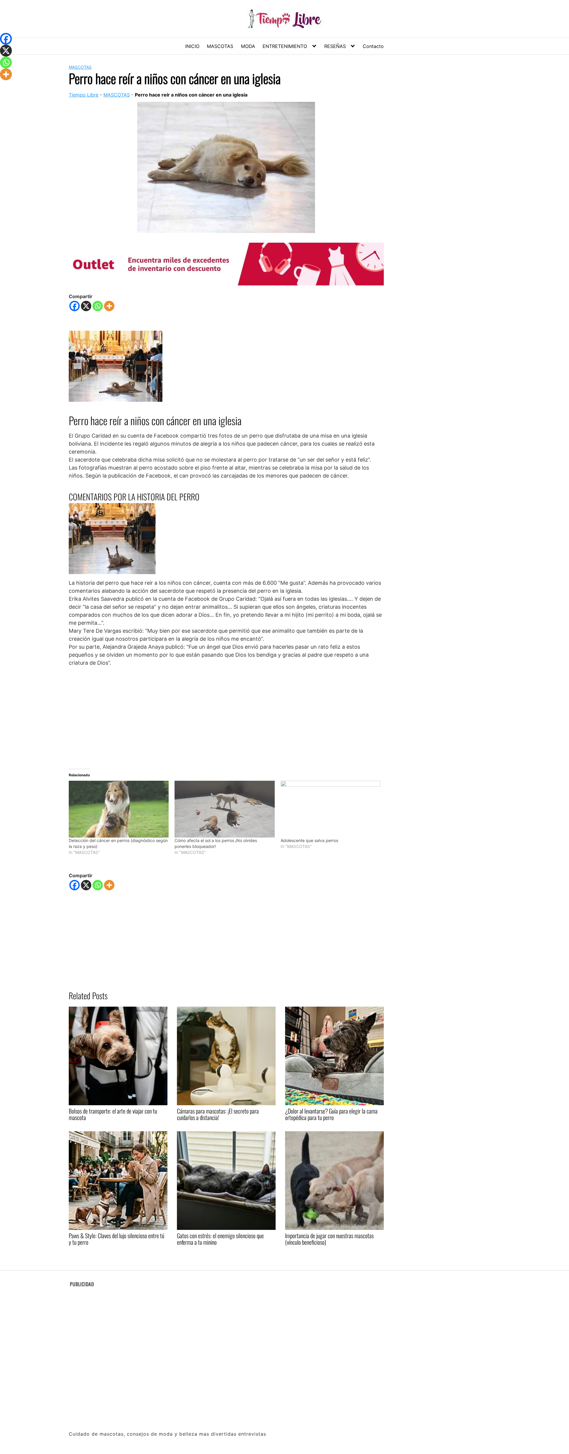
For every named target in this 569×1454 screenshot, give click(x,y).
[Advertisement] (226, 715)
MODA (248, 46)
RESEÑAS (335, 46)
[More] (109, 306)
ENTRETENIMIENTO (285, 46)
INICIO (192, 46)
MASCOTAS (220, 46)
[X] (86, 306)
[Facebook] (74, 306)
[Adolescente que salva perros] (331, 809)
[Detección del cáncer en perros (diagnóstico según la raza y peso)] (119, 809)
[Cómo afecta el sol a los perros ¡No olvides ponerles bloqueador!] (224, 809)
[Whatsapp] (97, 306)
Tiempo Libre (83, 95)
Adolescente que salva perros (309, 840)
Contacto (373, 46)
